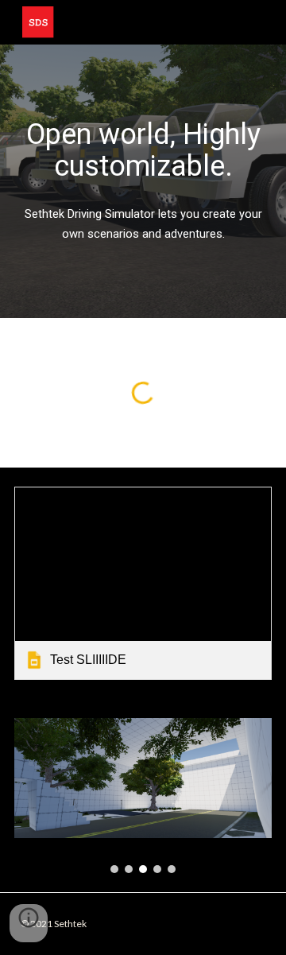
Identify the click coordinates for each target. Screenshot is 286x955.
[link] (143, 583)
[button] (29, 923)
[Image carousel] (143, 795)
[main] (143, 150)
